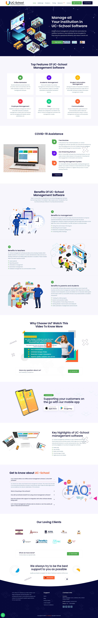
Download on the (53, 408)
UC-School (48, 615)
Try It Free (77, 3)
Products (47, 3)
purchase (88, 3)
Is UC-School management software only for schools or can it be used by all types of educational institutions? (31, 504)
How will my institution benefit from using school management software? (30, 495)
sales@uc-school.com (71, 601)
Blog (45, 598)
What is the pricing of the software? (20, 491)
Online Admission (20, 82)
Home (34, 3)
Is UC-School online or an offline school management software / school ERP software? (31, 479)
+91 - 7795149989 (70, 603)
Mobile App (40, 3)
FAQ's (45, 596)
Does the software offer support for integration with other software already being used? (31, 499)
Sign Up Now (58, 42)
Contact (69, 3)
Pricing (54, 3)
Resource (61, 3)
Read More (58, 175)
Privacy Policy (47, 600)
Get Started (50, 577)
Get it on (68, 408)
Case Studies (73, 553)
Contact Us (74, 371)
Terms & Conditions (48, 605)
